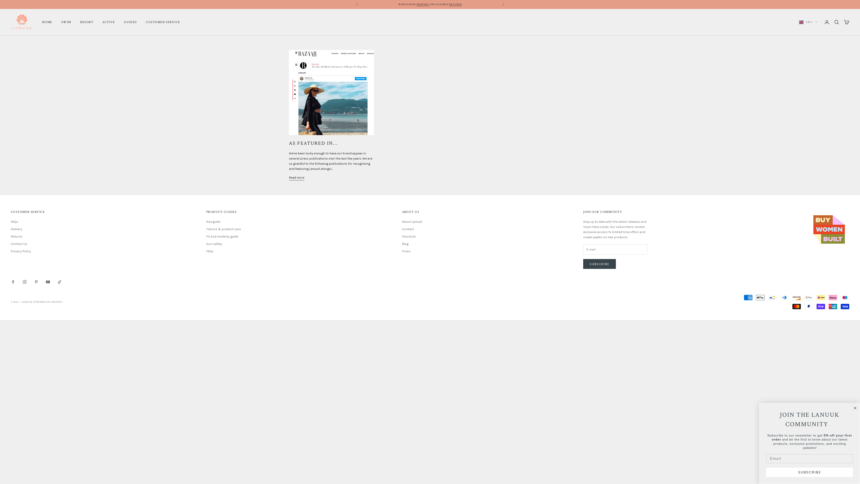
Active (108, 22)
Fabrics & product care (223, 229)
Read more (296, 177)
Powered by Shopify (48, 302)
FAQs (14, 222)
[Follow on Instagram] (24, 282)
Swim (66, 22)
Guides (130, 22)
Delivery (16, 229)
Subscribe (599, 264)
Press (406, 251)
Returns (455, 4)
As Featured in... (313, 143)
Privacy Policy (21, 251)
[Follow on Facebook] (13, 282)
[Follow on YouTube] (48, 282)
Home (47, 22)
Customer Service (163, 22)
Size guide (213, 222)
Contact (408, 229)
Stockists (409, 236)
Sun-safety (214, 244)
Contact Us (19, 244)
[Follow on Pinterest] (36, 282)
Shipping (423, 4)
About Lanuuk (412, 222)
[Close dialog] (855, 408)
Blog (405, 244)
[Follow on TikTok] (59, 282)
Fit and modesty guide (222, 236)
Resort (87, 22)
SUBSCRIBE (809, 472)
